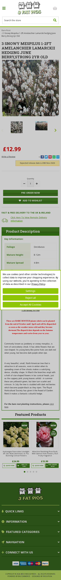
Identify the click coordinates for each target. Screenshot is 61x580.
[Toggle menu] (9, 8)
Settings (30, 291)
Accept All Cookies (30, 304)
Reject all (30, 297)
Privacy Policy (38, 284)
